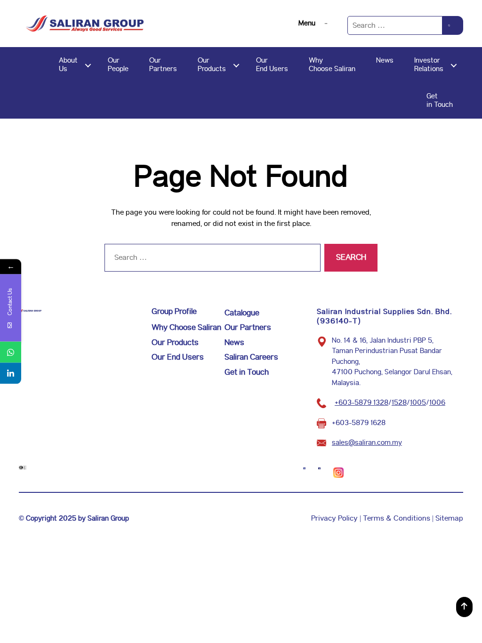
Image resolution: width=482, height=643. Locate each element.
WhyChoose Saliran (332, 64)
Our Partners (248, 327)
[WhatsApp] (10, 352)
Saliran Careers (251, 357)
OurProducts (212, 64)
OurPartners (163, 64)
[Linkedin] (10, 373)
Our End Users (178, 357)
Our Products (175, 342)
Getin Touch (439, 100)
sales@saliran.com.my (367, 442)
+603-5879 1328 (361, 402)
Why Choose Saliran (186, 327)
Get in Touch (247, 372)
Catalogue (242, 313)
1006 (437, 402)
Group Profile (174, 311)
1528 (399, 402)
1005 (418, 402)
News (385, 60)
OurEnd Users (272, 64)
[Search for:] (394, 25)
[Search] (452, 25)
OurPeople (118, 64)
